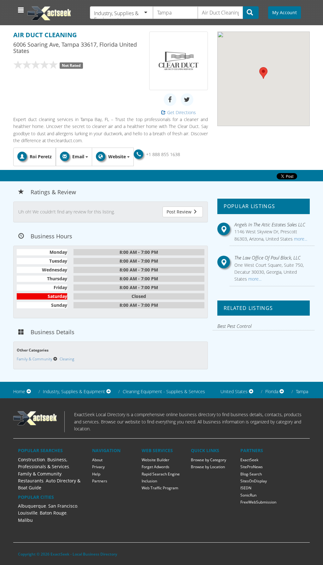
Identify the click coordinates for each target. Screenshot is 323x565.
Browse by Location (208, 466)
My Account (284, 12)
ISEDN (245, 488)
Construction (31, 460)
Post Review (180, 212)
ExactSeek (249, 460)
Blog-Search (251, 474)
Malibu (25, 520)
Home (19, 391)
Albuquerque (32, 506)
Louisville (28, 513)
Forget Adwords (155, 466)
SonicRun (248, 495)
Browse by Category (208, 460)
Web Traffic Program (160, 488)
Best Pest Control (234, 326)
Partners (99, 481)
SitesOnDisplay (253, 481)
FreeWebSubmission (258, 502)
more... (300, 239)
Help (96, 474)
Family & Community (40, 474)
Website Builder (155, 460)
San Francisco (62, 506)
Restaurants (31, 481)
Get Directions (181, 112)
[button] (21, 10)
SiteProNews (251, 466)
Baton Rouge (53, 513)
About (97, 460)
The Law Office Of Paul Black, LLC (267, 257)
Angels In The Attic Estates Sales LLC (269, 224)
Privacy (98, 466)
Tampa (302, 391)
